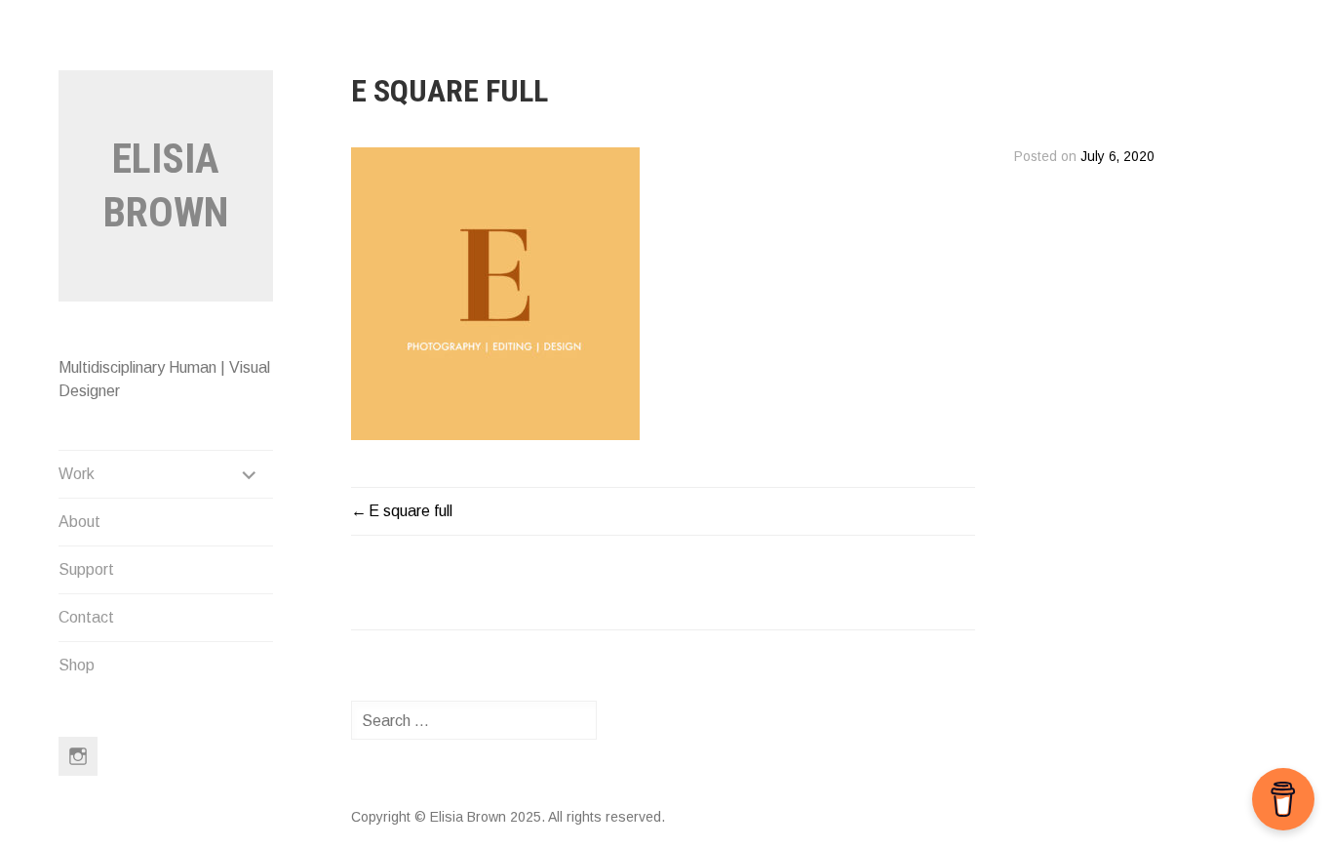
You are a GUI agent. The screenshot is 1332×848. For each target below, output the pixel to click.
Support (86, 569)
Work (77, 473)
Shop (77, 665)
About (79, 521)
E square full (410, 511)
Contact (86, 617)
